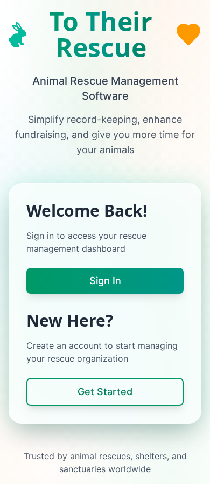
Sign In (105, 280)
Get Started (105, 391)
